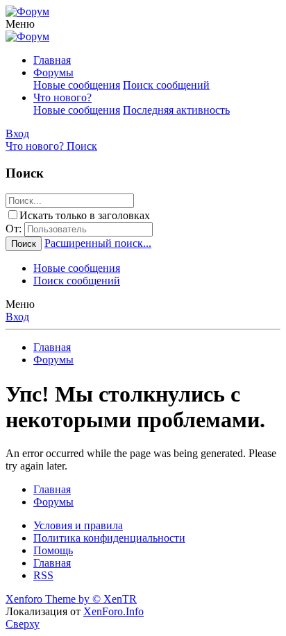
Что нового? (62, 97)
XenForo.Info (113, 611)
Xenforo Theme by (71, 599)
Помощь (53, 550)
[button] (20, 24)
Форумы (53, 72)
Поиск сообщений (166, 85)
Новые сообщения (76, 85)
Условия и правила (78, 525)
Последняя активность (176, 110)
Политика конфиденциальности (109, 538)
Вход (17, 317)
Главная (52, 60)
